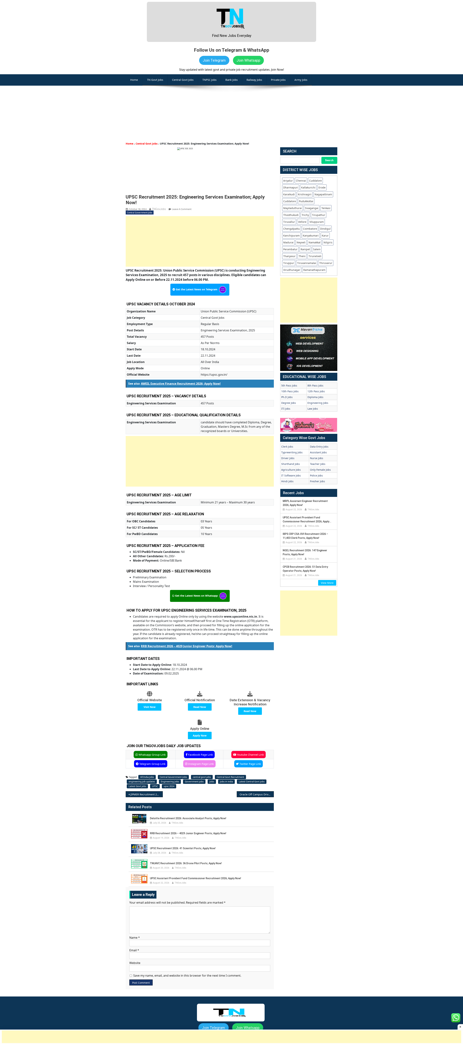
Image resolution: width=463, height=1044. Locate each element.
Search (329, 160)
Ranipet (305, 249)
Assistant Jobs (318, 452)
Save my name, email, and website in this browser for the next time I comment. (187, 976)
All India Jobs (147, 777)
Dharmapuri (290, 187)
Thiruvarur (325, 263)
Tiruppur (288, 263)
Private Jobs (278, 79)
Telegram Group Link (152, 764)
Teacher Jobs (317, 464)
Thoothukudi (291, 215)
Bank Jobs (231, 79)
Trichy (305, 215)
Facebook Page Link (200, 754)
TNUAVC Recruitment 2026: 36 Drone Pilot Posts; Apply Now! (186, 863)
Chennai (301, 180)
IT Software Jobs (291, 475)
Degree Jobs (288, 403)
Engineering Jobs (170, 781)
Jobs (211, 781)
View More (327, 583)
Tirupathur (318, 215)
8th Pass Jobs (315, 385)
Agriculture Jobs (291, 469)
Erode (322, 187)
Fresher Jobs (317, 481)
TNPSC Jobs (209, 79)
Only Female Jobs (320, 469)
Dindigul (325, 228)
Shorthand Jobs (290, 464)
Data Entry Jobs (319, 446)
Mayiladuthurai (292, 208)
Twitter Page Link (250, 764)
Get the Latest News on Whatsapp (196, 595)
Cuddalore (315, 180)
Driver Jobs (287, 458)
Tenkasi (325, 208)
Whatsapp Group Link (152, 754)
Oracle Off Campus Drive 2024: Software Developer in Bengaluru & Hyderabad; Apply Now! (257, 794)
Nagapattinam (323, 194)
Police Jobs (316, 475)
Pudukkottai (306, 201)
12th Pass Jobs (316, 391)
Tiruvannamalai (306, 263)
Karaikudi (289, 194)
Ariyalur (288, 180)
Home (129, 143)
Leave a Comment (182, 209)
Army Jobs (300, 79)
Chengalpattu (291, 228)
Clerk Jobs (287, 446)
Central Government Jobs (139, 212)
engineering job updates (142, 781)
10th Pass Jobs (290, 391)
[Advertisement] (231, 111)
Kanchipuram (291, 235)
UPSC (155, 786)
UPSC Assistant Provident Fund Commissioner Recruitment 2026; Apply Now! (195, 878)
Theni (302, 256)
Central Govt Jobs (183, 79)
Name (134, 938)
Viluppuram (316, 222)
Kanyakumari (311, 235)
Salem (316, 249)
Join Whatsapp (248, 60)
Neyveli (301, 242)
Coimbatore (310, 228)
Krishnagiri (304, 194)
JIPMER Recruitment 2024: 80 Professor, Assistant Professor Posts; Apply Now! (146, 794)
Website (134, 963)
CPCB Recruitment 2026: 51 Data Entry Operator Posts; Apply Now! (305, 568)
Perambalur (290, 249)
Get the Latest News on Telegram (196, 289)
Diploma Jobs (315, 397)
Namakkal (314, 242)
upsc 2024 (169, 786)
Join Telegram (214, 60)
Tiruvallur (289, 222)
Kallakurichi (308, 187)
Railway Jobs (254, 79)
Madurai (288, 242)
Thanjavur (289, 256)
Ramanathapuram (314, 270)
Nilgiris (328, 242)
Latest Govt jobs (137, 786)
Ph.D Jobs (287, 397)
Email (134, 950)
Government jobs (194, 781)
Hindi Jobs (287, 481)
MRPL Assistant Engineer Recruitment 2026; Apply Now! (305, 503)
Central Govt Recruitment (230, 777)
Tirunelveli (315, 256)
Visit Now (150, 707)
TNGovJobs (159, 209)
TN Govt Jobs (155, 79)
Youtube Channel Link (250, 754)
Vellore (302, 222)
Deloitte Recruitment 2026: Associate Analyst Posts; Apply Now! (188, 818)
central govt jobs (202, 777)
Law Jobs (312, 408)
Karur (325, 235)
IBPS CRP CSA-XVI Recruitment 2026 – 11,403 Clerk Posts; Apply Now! (305, 535)
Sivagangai (311, 208)
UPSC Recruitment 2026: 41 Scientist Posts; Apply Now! (183, 848)
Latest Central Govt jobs (252, 781)
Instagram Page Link (200, 764)
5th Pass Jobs (289, 385)
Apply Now (200, 735)
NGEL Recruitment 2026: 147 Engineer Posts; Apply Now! (305, 552)
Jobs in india (226, 781)
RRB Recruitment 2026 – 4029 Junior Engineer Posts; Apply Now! (188, 833)
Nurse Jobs (316, 458)
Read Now (199, 707)
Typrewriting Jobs (292, 452)
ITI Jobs (285, 408)
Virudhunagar (291, 270)
